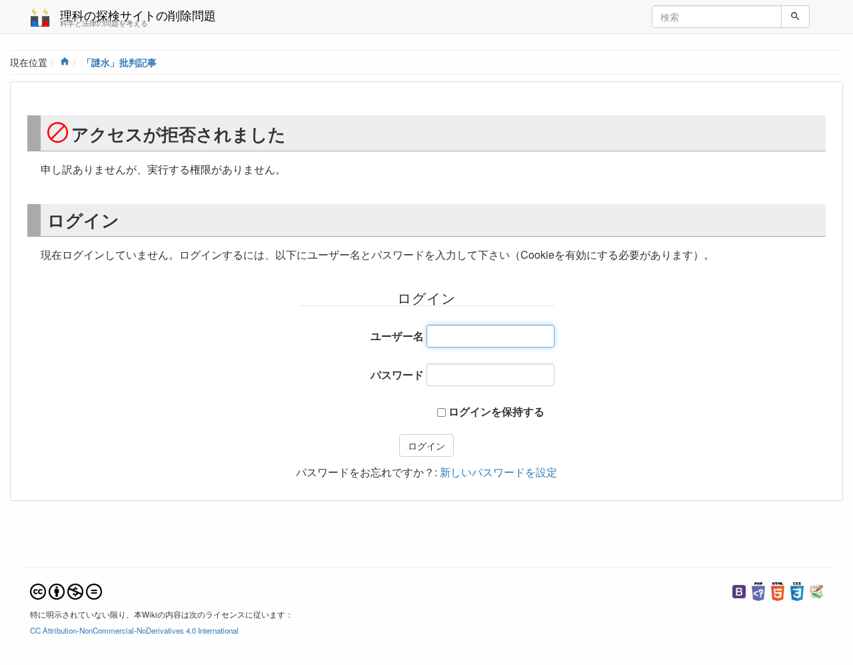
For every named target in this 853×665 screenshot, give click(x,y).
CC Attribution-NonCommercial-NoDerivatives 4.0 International (134, 630)
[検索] (795, 16)
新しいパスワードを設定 (498, 472)
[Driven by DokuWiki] (816, 589)
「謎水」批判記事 (119, 62)
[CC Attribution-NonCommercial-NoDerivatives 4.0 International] (66, 589)
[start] (64, 62)
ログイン (426, 445)
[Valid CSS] (797, 589)
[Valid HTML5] (777, 589)
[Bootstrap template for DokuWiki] (739, 589)
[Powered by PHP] (758, 589)
